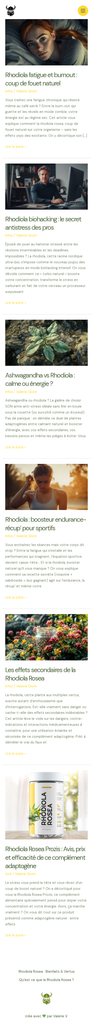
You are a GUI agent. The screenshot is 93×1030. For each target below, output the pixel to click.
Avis (8, 874)
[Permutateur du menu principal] (83, 10)
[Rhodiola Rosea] (11, 11)
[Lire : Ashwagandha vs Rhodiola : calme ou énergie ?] (46, 342)
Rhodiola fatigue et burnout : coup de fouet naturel (41, 79)
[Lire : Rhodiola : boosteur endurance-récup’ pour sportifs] (46, 486)
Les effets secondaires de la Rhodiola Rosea (40, 674)
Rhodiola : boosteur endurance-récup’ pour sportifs (45, 523)
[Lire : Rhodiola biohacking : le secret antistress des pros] (46, 186)
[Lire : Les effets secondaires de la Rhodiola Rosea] (46, 637)
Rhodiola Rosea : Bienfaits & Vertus (47, 971)
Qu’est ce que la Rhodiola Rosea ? (46, 980)
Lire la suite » (15, 147)
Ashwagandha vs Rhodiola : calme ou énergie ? (39, 379)
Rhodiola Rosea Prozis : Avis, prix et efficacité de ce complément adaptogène (45, 857)
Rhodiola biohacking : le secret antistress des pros (43, 223)
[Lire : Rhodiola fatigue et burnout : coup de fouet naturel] (46, 42)
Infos (9, 91)
